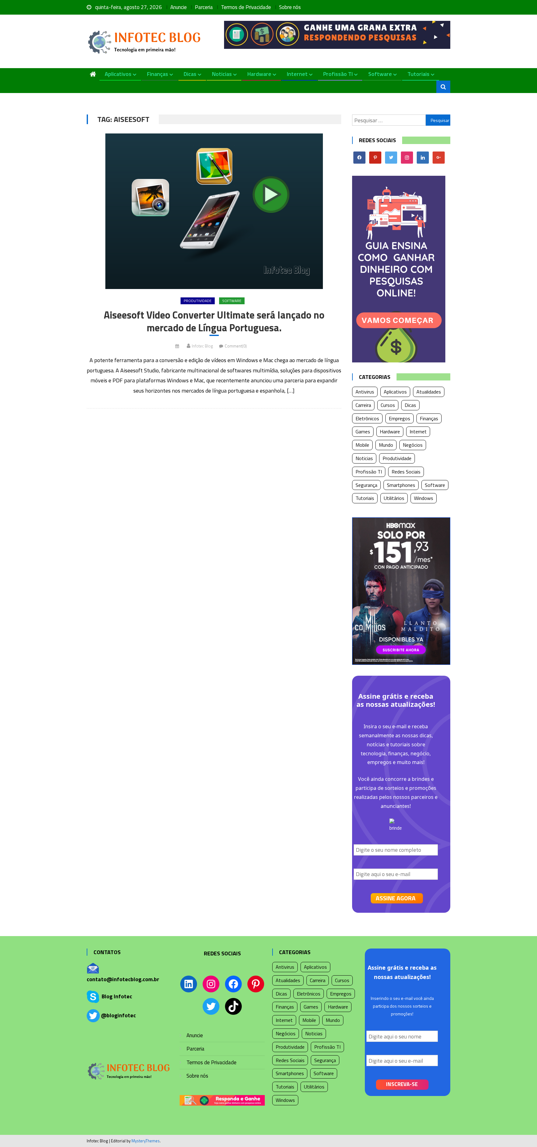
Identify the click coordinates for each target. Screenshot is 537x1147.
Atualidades (428, 391)
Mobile (362, 445)
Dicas (190, 74)
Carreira (363, 405)
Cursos (388, 405)
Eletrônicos (367, 418)
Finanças (157, 74)
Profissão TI (338, 74)
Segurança (366, 485)
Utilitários (394, 498)
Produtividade (198, 301)
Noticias (222, 74)
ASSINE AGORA (395, 898)
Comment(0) (236, 346)
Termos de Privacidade (246, 7)
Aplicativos (118, 74)
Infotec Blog (202, 346)
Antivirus (365, 391)
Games (363, 431)
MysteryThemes (145, 1141)
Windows (423, 498)
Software (380, 74)
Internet (297, 74)
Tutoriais (418, 74)
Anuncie (178, 7)
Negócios (413, 445)
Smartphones (401, 485)
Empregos (399, 418)
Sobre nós (290, 7)
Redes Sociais (406, 471)
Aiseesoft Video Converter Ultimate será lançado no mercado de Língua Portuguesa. (214, 321)
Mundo (386, 445)
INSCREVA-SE (402, 1084)
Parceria (204, 7)
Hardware (259, 74)
